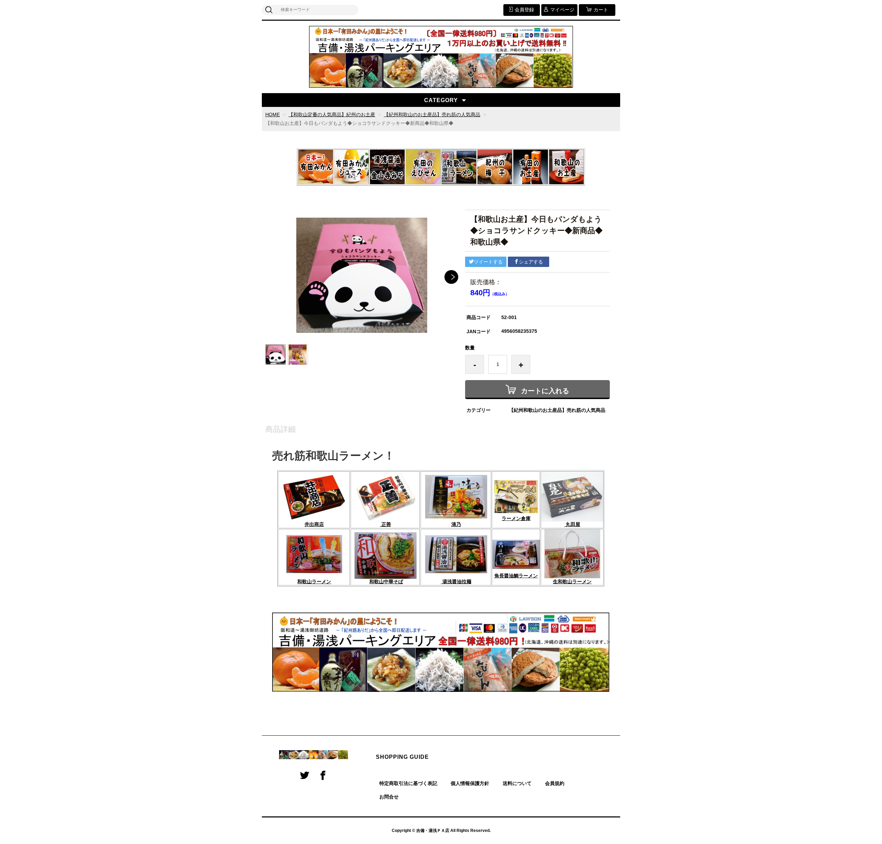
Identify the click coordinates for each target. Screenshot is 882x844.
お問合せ (389, 796)
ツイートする (488, 262)
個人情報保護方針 (470, 783)
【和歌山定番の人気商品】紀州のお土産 (331, 114)
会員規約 (554, 783)
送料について (517, 783)
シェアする (531, 262)
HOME (272, 114)
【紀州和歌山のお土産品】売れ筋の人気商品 (432, 114)
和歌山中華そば (386, 581)
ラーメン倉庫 (516, 518)
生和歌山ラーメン (572, 581)
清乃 (456, 524)
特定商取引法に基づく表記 (408, 783)
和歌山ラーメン (314, 581)
